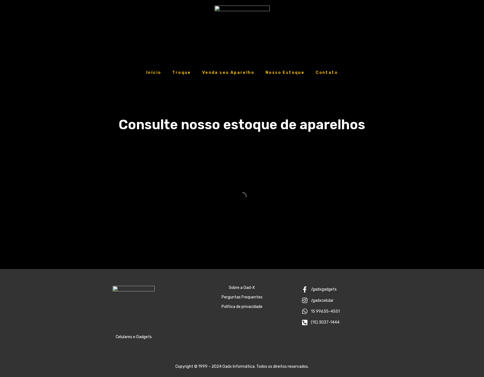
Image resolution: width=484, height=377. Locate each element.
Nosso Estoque (285, 72)
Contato (327, 72)
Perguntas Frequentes (242, 297)
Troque (181, 72)
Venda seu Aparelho (228, 72)
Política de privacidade (242, 306)
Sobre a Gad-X (242, 287)
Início (153, 72)
